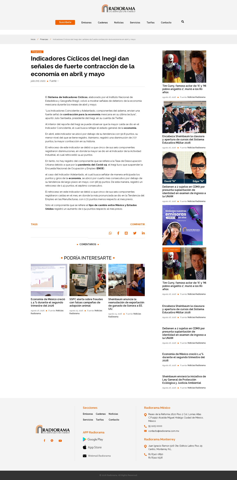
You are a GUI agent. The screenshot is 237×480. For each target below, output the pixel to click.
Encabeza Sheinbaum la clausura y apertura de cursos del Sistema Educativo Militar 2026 (183, 139)
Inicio (33, 39)
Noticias (113, 414)
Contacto (114, 419)
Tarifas (100, 419)
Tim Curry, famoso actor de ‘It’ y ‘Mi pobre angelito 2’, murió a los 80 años (184, 89)
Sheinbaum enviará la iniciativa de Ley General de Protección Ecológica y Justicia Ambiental (184, 379)
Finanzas (44, 39)
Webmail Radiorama (99, 456)
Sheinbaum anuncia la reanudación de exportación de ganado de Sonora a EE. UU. (126, 304)
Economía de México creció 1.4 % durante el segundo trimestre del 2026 (48, 302)
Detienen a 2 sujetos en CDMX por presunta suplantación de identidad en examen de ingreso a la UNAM (184, 191)
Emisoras (88, 414)
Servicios (88, 419)
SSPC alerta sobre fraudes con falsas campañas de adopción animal (86, 302)
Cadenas (101, 414)
